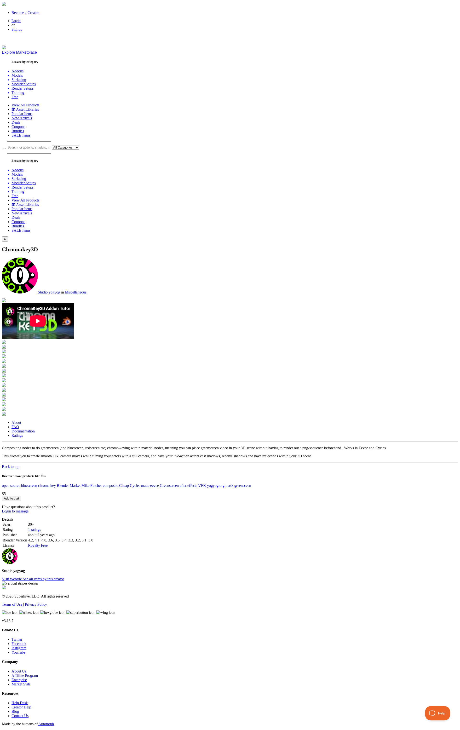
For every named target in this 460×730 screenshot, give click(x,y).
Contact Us (20, 716)
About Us (19, 671)
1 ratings (34, 530)
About (16, 422)
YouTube (18, 652)
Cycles (135, 485)
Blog (15, 711)
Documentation (23, 431)
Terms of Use (12, 604)
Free (15, 97)
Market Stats (21, 684)
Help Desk (20, 703)
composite (110, 485)
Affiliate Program (25, 675)
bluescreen (29, 485)
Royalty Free (38, 545)
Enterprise (19, 680)
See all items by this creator (43, 579)
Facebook (19, 644)
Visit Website (12, 579)
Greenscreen (169, 485)
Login (16, 21)
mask (229, 485)
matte (145, 485)
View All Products (25, 105)
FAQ (15, 427)
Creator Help (21, 707)
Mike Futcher (91, 485)
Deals (16, 122)
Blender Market (68, 485)
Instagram (19, 648)
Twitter (17, 639)
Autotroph (46, 724)
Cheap (124, 485)
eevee (154, 485)
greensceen (242, 485)
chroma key (47, 485)
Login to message (15, 511)
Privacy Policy (36, 604)
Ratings (17, 435)
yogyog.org (215, 485)
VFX (202, 485)
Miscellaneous (75, 292)
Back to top (10, 467)
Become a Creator (25, 13)
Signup (17, 29)
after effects (188, 485)
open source (11, 485)
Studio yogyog (49, 292)
